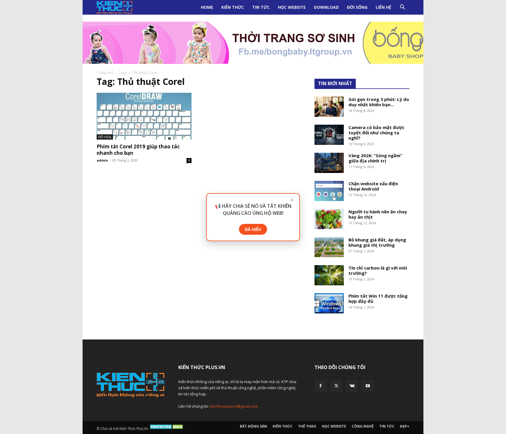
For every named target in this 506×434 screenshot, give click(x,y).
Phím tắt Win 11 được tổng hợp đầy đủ (378, 298)
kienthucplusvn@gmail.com (234, 406)
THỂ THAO (307, 426)
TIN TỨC (261, 7)
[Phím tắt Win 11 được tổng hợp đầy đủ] (329, 303)
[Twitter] (336, 386)
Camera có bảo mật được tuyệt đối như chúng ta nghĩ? (376, 132)
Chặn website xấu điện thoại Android (373, 186)
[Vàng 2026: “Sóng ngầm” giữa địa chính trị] (329, 163)
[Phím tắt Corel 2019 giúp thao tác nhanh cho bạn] (144, 116)
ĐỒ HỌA (104, 137)
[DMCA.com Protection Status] (167, 428)
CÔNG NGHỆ (363, 426)
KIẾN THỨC (232, 7)
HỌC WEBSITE (292, 7)
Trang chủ (105, 72)
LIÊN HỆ (383, 7)
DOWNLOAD (326, 7)
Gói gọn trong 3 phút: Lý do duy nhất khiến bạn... (378, 101)
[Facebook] (320, 386)
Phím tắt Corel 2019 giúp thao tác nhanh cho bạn (138, 149)
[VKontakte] (352, 386)
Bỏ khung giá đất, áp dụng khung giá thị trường (377, 242)
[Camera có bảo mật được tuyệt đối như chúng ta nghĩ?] (329, 135)
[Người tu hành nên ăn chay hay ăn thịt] (329, 219)
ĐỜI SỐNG (357, 7)
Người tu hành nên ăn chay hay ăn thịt (377, 214)
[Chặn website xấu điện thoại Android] (329, 191)
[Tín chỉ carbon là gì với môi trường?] (329, 275)
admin (102, 160)
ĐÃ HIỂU (253, 229)
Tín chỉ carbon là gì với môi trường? (377, 270)
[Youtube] (368, 386)
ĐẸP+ (404, 426)
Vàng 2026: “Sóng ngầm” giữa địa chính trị (375, 158)
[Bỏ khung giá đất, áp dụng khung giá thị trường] (329, 247)
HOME (207, 7)
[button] (402, 8)
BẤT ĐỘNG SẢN (253, 426)
